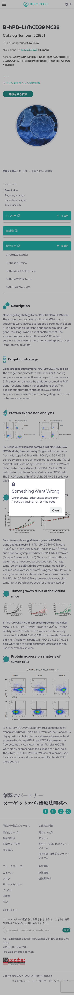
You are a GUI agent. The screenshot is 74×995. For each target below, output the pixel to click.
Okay (55, 510)
